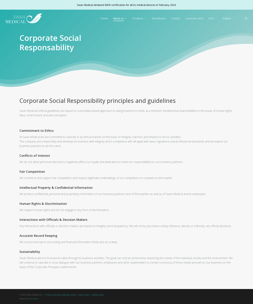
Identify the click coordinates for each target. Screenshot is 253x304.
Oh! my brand (32, 298)
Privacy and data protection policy (60, 294)
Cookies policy (97, 294)
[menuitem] (228, 18)
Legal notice (83, 294)
